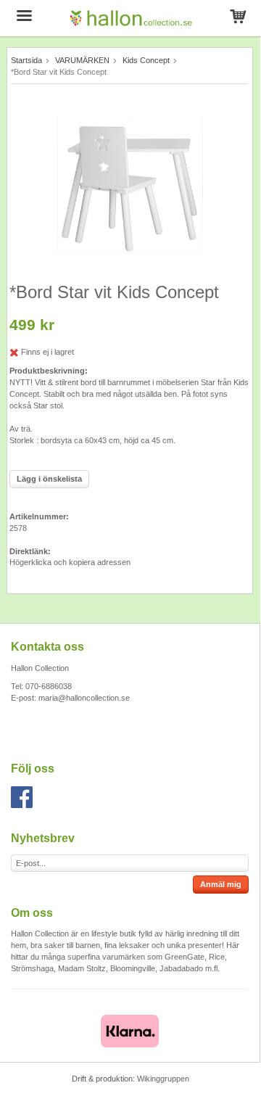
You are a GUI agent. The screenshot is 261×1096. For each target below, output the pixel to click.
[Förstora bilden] (130, 185)
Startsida (26, 60)
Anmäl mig (220, 884)
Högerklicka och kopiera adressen (69, 562)
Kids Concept (146, 60)
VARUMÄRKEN (82, 60)
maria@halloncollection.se (84, 697)
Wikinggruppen (163, 1078)
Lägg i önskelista (49, 478)
